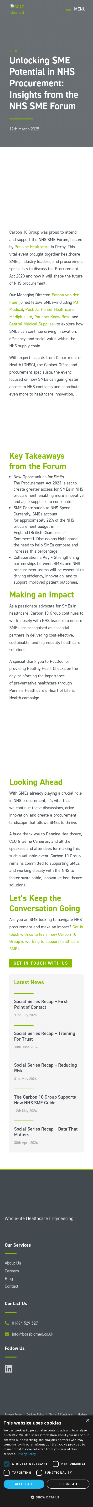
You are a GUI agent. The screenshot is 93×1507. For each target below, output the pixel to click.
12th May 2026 (25, 1110)
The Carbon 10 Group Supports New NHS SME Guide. (45, 1100)
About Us (13, 1263)
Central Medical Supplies (31, 324)
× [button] (87, 1420)
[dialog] (46, 1461)
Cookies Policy (35, 1414)
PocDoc (32, 309)
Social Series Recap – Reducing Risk (45, 1068)
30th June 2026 (26, 1046)
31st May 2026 (25, 1078)
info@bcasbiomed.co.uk (32, 1334)
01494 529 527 (25, 1323)
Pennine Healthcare (32, 247)
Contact (11, 1286)
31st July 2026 (25, 1015)
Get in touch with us (41, 963)
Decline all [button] (68, 1484)
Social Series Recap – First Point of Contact (40, 1004)
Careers (12, 1271)
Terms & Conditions (61, 1414)
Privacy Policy (13, 1414)
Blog (9, 1278)
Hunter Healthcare (57, 309)
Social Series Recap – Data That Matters (46, 1132)
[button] (46, 1498)
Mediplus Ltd (20, 317)
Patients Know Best (52, 317)
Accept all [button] (24, 1484)
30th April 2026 (26, 1142)
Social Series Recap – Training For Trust (44, 1036)
